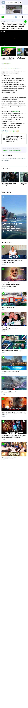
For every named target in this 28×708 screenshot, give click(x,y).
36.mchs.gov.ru (7, 63)
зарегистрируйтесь (15, 150)
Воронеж (3, 67)
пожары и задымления (14, 67)
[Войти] (22, 17)
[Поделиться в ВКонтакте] (6, 131)
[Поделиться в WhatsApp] (14, 131)
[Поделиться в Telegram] (2, 131)
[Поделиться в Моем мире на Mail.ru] (17, 131)
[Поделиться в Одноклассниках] (10, 131)
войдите (5, 150)
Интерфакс (15, 111)
